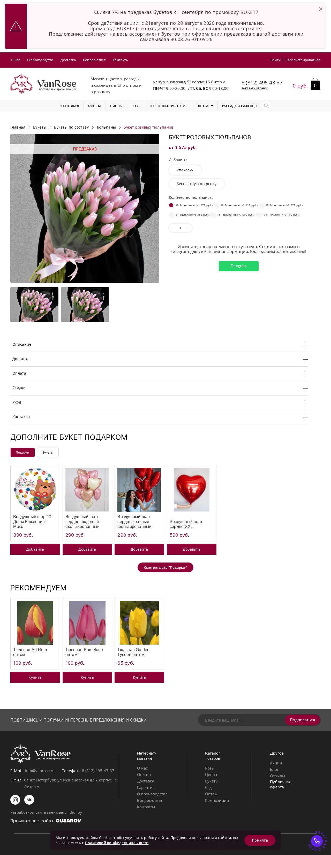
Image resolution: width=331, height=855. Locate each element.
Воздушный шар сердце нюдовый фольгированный (82, 521)
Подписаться (302, 719)
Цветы (211, 774)
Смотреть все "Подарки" (165, 567)
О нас (15, 60)
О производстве (40, 60)
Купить (35, 677)
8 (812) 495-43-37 (262, 82)
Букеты (47, 452)
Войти (275, 60)
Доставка (68, 60)
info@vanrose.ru (40, 770)
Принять (260, 840)
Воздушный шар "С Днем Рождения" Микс (32, 521)
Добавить (35, 549)
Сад (208, 787)
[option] (84, 208)
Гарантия (146, 787)
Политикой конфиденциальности (117, 842)
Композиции (217, 800)
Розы (210, 768)
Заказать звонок (255, 88)
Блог (274, 769)
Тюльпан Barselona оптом (84, 652)
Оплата (144, 774)
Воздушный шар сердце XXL (186, 524)
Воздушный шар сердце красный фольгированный (134, 521)
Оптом (211, 793)
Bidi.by (76, 812)
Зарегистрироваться (302, 60)
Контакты (120, 60)
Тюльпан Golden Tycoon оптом (133, 652)
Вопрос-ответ (94, 60)
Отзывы (277, 775)
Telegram (238, 266)
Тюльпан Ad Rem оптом (30, 652)
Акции (276, 762)
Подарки (22, 452)
